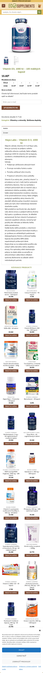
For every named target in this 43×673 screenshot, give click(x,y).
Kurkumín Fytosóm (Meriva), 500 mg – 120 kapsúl (32, 585)
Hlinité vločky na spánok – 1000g (32, 547)
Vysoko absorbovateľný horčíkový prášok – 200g (11, 364)
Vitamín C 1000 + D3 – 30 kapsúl (11, 584)
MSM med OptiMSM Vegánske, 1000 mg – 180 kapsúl (11, 473)
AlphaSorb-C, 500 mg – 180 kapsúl (32, 473)
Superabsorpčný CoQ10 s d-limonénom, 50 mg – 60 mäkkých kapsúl (11, 548)
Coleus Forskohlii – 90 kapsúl (32, 294)
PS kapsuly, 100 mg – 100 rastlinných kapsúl (32, 510)
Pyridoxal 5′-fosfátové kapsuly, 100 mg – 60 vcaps (11, 622)
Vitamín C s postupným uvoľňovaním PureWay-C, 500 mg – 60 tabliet (11, 511)
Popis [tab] (5, 128)
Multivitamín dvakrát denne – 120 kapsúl (11, 294)
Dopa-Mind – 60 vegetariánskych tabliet (32, 435)
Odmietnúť (21, 656)
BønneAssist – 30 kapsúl (32, 399)
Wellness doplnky (34, 120)
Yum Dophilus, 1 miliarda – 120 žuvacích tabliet (32, 364)
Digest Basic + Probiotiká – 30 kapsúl (11, 400)
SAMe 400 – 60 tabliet (11, 328)
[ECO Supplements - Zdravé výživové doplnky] (22, 5)
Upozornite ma (11, 108)
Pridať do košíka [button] (11, 300)
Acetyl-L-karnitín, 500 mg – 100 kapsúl (32, 622)
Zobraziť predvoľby (21, 662)
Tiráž (39, 666)
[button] (40, 630)
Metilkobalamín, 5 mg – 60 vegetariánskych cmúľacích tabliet (11, 436)
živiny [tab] (5, 133)
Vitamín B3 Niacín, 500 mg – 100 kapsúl (32, 329)
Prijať (21, 650)
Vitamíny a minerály (18, 120)
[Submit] (39, 12)
